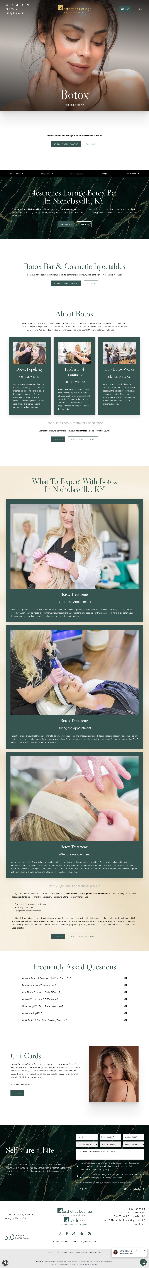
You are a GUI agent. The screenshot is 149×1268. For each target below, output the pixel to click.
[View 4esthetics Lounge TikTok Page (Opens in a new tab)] (17, 5)
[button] (135, 9)
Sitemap (51, 1252)
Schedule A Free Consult (66, 144)
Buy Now (17, 1093)
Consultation (131, 174)
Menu (140, 9)
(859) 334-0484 (15, 13)
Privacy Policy (125, 1182)
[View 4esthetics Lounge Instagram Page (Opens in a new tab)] (7, 5)
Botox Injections (76, 174)
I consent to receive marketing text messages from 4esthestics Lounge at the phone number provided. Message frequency (112, 1176)
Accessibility (70, 1252)
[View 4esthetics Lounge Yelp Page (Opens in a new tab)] (23, 5)
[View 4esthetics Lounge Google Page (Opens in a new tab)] (28, 5)
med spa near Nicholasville (27, 209)
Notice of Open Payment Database (88, 1252)
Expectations (45, 174)
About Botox (15, 174)
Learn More (66, 224)
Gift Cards (12, 9)
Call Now (90, 144)
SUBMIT (83, 1189)
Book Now (125, 9)
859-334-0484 (134, 1189)
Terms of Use (109, 1182)
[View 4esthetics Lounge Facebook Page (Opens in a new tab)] (12, 5)
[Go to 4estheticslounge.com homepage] (74, 9)
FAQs (104, 174)
